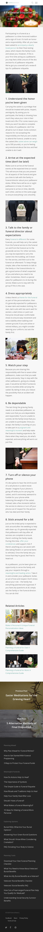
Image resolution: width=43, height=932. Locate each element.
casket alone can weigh (27, 141)
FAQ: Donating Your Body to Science (19, 847)
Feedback (9, 918)
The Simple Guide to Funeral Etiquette (19, 786)
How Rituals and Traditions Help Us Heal (20, 791)
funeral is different (18, 239)
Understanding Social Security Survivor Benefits (20, 899)
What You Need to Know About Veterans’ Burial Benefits (21, 870)
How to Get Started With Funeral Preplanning (17, 757)
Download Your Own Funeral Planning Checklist (19, 862)
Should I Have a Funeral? (14, 800)
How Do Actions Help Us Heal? (16, 777)
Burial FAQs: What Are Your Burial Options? (18, 828)
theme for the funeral (28, 297)
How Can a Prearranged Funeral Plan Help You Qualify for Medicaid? (21, 891)
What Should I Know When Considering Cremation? (20, 840)
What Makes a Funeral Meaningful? (18, 805)
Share (15, 918)
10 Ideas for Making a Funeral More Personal (19, 811)
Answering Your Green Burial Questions (20, 834)
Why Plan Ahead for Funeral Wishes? (19, 751)
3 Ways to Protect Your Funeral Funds (19, 763)
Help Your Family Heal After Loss (17, 796)
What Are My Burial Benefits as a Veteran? (21, 876)
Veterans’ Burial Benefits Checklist (18, 881)
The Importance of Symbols (15, 782)
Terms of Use (12, 921)
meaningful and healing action (18, 573)
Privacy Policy (24, 918)
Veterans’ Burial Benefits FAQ (16, 885)
